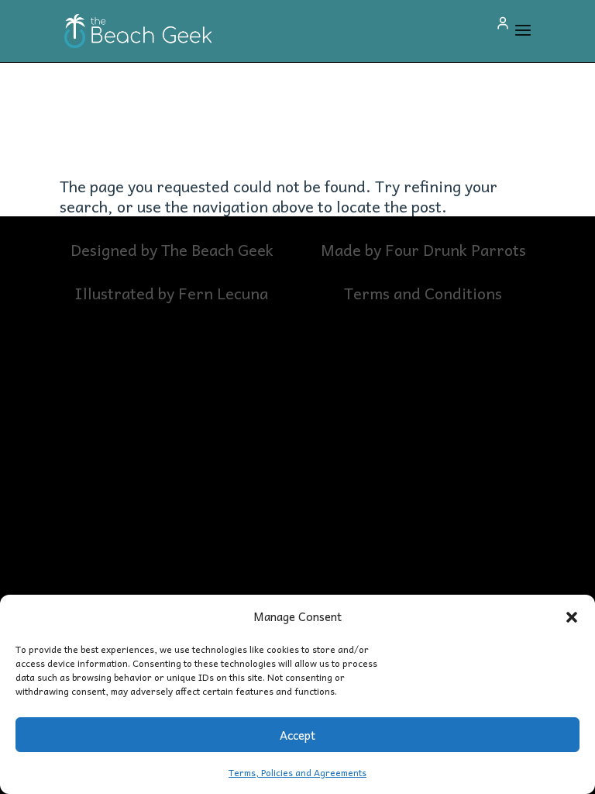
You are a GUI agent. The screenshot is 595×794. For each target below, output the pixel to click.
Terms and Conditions (423, 293)
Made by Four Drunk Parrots (423, 249)
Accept (297, 735)
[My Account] (503, 23)
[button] (572, 616)
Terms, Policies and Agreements (297, 772)
